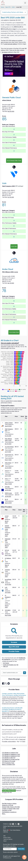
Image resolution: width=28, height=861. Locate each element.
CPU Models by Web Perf (8, 757)
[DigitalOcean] (2, 529)
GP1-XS (7, 550)
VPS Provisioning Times (8, 763)
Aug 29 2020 (11, 111)
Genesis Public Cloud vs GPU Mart (11, 807)
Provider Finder (14, 651)
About (4, 841)
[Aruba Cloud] (2, 442)
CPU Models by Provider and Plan (10, 759)
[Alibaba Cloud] (2, 582)
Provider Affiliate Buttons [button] (9, 790)
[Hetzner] (2, 519)
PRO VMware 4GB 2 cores (10, 272)
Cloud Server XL (9, 454)
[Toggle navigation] (25, 2)
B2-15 (6, 499)
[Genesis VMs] (2, 450)
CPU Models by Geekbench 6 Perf (11, 756)
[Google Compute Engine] (2, 561)
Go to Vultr (14, 246)
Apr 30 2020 (11, 283)
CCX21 (6, 516)
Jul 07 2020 (8, 476)
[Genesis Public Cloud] (2, 426)
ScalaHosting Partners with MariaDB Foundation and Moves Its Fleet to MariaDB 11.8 (12, 709)
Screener (14, 642)
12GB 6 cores (8, 493)
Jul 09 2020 (8, 490)
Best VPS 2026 (14, 647)
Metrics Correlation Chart (8, 764)
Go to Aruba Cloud (14, 332)
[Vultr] (2, 432)
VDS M (7, 470)
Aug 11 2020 (8, 615)
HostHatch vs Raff (6, 810)
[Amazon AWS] (2, 572)
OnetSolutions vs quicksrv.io (9, 812)
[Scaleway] (2, 553)
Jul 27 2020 (8, 452)
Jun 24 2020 (8, 468)
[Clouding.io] (2, 496)
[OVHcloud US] (2, 490)
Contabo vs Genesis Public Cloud (10, 808)
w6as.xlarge (8, 463)
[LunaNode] (2, 590)
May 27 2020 (8, 484)
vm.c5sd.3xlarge (9, 446)
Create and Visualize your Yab (10, 664)
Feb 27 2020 (8, 460)
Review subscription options (10, 852)
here (23, 741)
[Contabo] (2, 474)
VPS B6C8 (7, 610)
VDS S (6, 478)
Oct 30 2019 (11, 197)
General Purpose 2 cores (7, 527)
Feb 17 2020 (8, 555)
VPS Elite (7, 487)
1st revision (4, 52)
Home (2, 7)
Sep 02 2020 (8, 503)
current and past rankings (10, 44)
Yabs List (5, 666)
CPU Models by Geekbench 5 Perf (11, 754)
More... (4, 813)
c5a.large (7, 569)
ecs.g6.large (8, 579)
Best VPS (8, 7)
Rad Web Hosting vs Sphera (9, 803)
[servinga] (2, 613)
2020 (13, 7)
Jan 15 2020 (8, 584)
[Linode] (2, 541)
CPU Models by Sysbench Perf (10, 752)
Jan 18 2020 (8, 496)
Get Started (6, 663)
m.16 (6, 587)
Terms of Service (7, 839)
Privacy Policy (7, 837)
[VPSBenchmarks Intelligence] (24, 857)
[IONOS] (2, 458)
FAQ (4, 836)
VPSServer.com (7, 858)
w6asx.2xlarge (6, 100)
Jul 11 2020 (7, 592)
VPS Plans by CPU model (8, 761)
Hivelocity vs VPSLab (7, 805)
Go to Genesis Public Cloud (14, 160)
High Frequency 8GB (8, 186)
